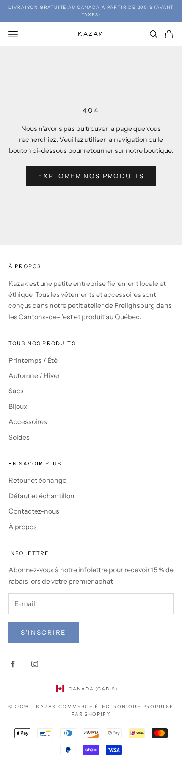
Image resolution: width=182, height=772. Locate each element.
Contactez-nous (33, 511)
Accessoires (27, 421)
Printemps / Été (33, 360)
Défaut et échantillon (41, 496)
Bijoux (18, 406)
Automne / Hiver (34, 375)
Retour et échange (37, 480)
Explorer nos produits (91, 176)
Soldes (19, 437)
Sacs (16, 390)
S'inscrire (43, 632)
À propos (22, 526)
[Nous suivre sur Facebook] (12, 664)
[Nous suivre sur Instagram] (34, 664)
